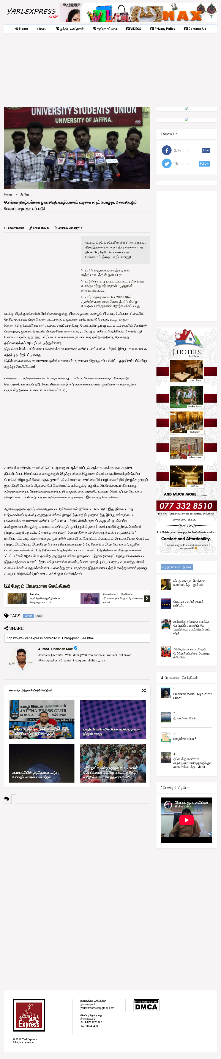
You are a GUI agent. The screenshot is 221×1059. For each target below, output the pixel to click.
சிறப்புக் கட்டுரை (106, 28)
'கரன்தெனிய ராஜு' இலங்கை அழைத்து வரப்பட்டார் (45, 600)
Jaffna (25, 194)
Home (23, 28)
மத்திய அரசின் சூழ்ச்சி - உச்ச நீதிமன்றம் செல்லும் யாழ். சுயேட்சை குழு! (40, 731)
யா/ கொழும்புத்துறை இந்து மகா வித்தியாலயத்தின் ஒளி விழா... (105, 272)
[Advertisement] (110, 70)
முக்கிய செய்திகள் (71, 28)
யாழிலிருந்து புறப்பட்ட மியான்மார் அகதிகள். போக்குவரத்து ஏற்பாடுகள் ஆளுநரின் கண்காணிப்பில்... (113, 285)
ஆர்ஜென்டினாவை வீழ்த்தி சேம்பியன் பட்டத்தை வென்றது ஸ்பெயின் (191, 653)
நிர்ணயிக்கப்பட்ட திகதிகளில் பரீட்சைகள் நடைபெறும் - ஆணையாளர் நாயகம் (123, 598)
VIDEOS (135, 28)
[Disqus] (77, 858)
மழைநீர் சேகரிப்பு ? (184, 738)
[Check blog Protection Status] (146, 1010)
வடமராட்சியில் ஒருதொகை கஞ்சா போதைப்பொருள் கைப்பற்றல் (36, 774)
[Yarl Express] (32, 19)
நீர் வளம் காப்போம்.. (185, 718)
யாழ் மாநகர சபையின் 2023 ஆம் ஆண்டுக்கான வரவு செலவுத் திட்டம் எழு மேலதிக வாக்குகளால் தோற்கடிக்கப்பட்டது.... (112, 301)
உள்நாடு (41, 28)
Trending (35, 594)
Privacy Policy (164, 28)
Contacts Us (197, 28)
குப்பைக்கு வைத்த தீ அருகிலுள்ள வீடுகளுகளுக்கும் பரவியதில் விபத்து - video (192, 762)
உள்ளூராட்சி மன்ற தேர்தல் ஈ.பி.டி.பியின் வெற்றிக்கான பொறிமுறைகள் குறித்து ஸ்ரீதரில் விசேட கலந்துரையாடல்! (110, 772)
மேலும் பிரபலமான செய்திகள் (40, 586)
